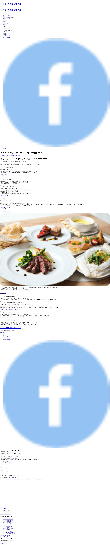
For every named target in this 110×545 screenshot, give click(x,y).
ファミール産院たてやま (5, 514)
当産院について (6, 13)
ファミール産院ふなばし (8, 531)
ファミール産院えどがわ (8, 528)
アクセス (4, 22)
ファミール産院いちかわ (8, 526)
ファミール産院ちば (7, 522)
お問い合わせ (7, 26)
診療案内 (4, 16)
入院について (5, 19)
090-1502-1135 (15, 458)
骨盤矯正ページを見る (5, 309)
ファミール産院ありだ (7, 529)
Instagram (4, 148)
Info (3, 149)
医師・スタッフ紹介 (7, 15)
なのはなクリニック (7, 523)
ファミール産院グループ (8, 519)
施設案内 (4, 21)
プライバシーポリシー (5, 535)
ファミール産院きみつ (7, 521)
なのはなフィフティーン (8, 525)
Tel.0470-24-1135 (6, 31)
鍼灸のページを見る (14, 309)
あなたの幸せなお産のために (9, 17)
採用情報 (4, 24)
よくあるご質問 (6, 23)
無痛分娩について (6, 18)
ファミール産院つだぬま (8, 527)
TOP (4, 12)
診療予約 (6, 28)
